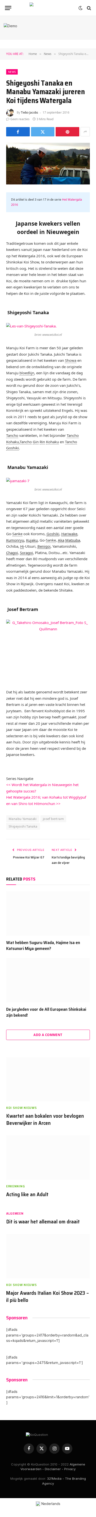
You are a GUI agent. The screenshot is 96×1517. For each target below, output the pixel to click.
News (12, 72)
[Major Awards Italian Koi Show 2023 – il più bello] (48, 1256)
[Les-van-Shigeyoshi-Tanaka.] (48, 326)
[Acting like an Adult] (48, 1157)
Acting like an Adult (27, 1194)
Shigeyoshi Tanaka (23, 826)
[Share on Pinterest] (67, 131)
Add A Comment (47, 1035)
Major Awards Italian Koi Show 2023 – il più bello (47, 1296)
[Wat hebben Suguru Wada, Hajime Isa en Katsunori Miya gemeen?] (48, 913)
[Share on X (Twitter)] (43, 131)
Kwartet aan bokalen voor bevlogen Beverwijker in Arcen (45, 1119)
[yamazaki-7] (48, 481)
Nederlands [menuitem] (50, 1504)
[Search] (88, 7)
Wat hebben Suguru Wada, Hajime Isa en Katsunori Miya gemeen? (43, 945)
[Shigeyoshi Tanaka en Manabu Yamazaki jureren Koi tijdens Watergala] (48, 163)
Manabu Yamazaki (23, 819)
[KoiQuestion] (48, 8)
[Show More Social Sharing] (85, 131)
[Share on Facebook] (18, 131)
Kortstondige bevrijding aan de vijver (68, 860)
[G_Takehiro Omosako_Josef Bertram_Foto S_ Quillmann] (48, 651)
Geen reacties (20, 119)
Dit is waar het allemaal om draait (43, 1222)
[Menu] (8, 7)
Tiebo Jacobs (29, 112)
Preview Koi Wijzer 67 (28, 857)
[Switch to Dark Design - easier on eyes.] (80, 8)
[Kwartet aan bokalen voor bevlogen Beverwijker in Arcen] (48, 1079)
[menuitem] (48, 1504)
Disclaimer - (54, 1469)
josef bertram (53, 819)
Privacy (70, 1469)
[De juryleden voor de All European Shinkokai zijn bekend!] (48, 980)
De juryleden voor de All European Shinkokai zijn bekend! (46, 1012)
